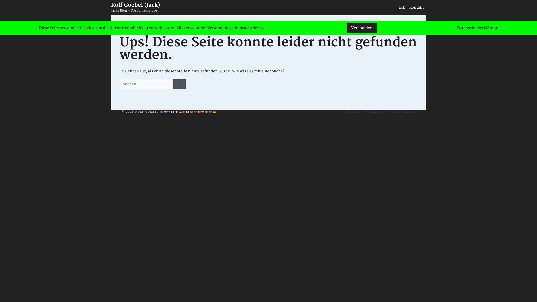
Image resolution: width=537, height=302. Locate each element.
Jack (401, 7)
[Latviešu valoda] (195, 112)
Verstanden (362, 28)
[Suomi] (173, 112)
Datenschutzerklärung (477, 28)
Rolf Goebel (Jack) (135, 5)
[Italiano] (184, 112)
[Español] (203, 112)
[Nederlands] (169, 112)
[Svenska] (207, 112)
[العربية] (161, 112)
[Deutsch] (180, 112)
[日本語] (188, 112)
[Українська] (214, 112)
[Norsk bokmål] (199, 112)
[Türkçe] (210, 112)
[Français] (177, 112)
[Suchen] (179, 84)
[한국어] (192, 112)
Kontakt (416, 7)
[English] (165, 112)
